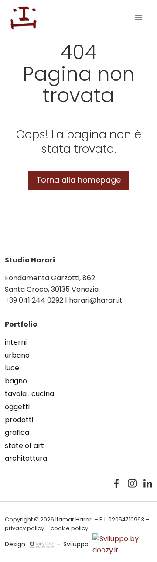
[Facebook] (116, 483)
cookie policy (69, 528)
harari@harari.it (96, 300)
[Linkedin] (147, 483)
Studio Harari (30, 260)
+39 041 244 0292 (34, 300)
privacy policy (24, 528)
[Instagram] (132, 483)
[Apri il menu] (138, 17)
